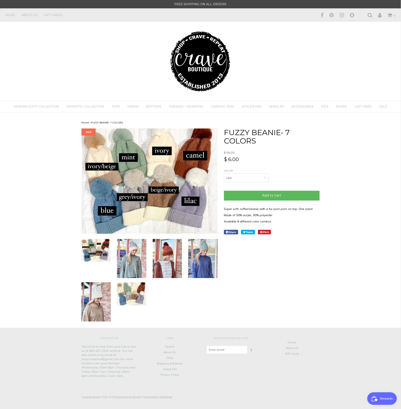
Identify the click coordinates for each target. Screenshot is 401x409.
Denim (132, 106)
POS (105, 396)
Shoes (341, 106)
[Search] (367, 15)
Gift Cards (53, 15)
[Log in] (377, 15)
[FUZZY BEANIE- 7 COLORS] (96, 250)
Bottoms (153, 106)
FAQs (170, 358)
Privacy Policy (170, 375)
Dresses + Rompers (186, 106)
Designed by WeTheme (157, 396)
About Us (30, 15)
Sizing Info (170, 369)
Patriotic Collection (85, 106)
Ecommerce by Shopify (127, 396)
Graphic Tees (222, 106)
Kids (325, 106)
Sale (383, 106)
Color (228, 170)
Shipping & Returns (170, 363)
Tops (116, 106)
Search (170, 346)
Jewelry (276, 106)
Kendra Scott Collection (36, 106)
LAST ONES (363, 106)
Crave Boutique (90, 396)
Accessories (302, 106)
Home (10, 15)
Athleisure (251, 106)
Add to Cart (271, 195)
